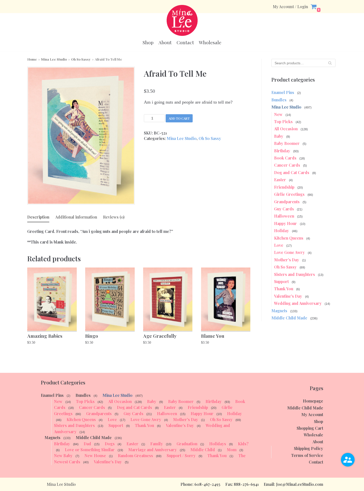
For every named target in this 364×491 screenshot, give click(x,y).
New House (95, 455)
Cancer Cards (287, 165)
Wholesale (210, 42)
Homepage (313, 400)
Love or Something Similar (90, 449)
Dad (87, 443)
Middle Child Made (289, 317)
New (278, 114)
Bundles (278, 99)
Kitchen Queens (288, 238)
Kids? (243, 443)
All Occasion (286, 128)
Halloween (284, 216)
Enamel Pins (282, 92)
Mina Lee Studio (54, 59)
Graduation (187, 443)
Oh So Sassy (81, 59)
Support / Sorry (181, 455)
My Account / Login (290, 6)
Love (278, 245)
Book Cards (285, 157)
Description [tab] (38, 217)
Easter (280, 179)
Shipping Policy (308, 448)
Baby (278, 136)
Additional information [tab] (76, 217)
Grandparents (287, 201)
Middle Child (202, 449)
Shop (148, 42)
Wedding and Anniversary (298, 303)
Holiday (281, 230)
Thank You (283, 288)
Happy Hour (285, 223)
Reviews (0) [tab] (114, 217)
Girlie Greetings (289, 194)
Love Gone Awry (289, 252)
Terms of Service (307, 455)
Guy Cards (284, 208)
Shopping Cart (310, 428)
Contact (185, 42)
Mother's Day (286, 259)
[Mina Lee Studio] (182, 20)
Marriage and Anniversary (152, 449)
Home (32, 59)
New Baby (63, 455)
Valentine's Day (288, 296)
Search (330, 64)
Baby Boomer (287, 143)
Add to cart (179, 118)
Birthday (282, 150)
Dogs (110, 443)
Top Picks (283, 121)
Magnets (279, 310)
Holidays (217, 443)
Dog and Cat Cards (291, 172)
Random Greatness (135, 455)
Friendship (284, 187)
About (165, 42)
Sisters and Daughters (294, 274)
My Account (312, 414)
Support (281, 281)
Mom (231, 449)
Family (156, 443)
